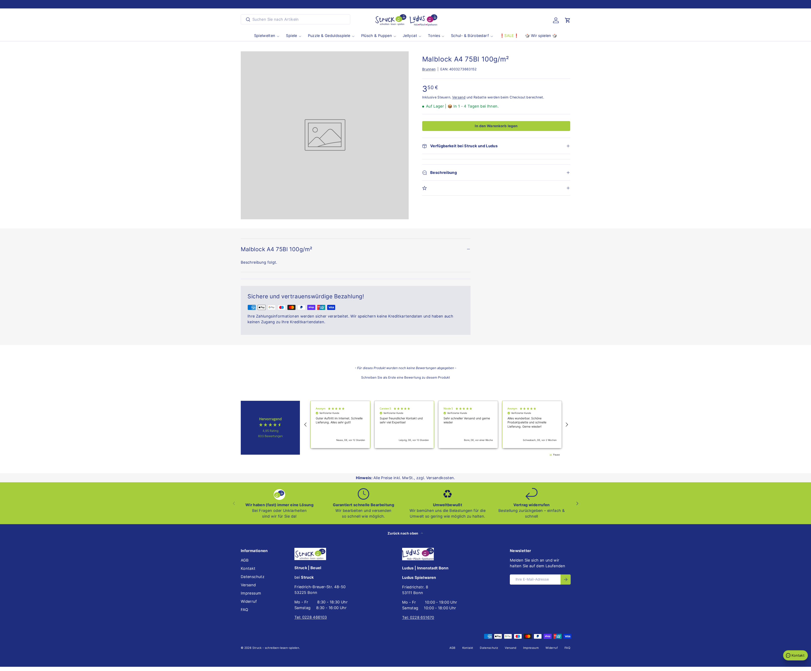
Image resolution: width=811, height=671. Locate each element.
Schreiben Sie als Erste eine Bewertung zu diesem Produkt (405, 377)
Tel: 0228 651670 (418, 617)
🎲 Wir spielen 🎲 (541, 35)
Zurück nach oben (403, 533)
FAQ (244, 609)
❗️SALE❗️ (509, 35)
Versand (459, 97)
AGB (245, 560)
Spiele (291, 35)
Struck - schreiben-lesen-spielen (275, 647)
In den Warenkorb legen (496, 126)
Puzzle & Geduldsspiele (329, 35)
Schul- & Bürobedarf (470, 35)
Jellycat (410, 35)
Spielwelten (264, 35)
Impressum (251, 593)
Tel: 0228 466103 (310, 617)
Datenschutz (252, 576)
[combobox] (295, 19)
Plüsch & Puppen (376, 35)
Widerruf (249, 601)
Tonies (434, 35)
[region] (436, 424)
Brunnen (429, 69)
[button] (567, 20)
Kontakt (248, 568)
